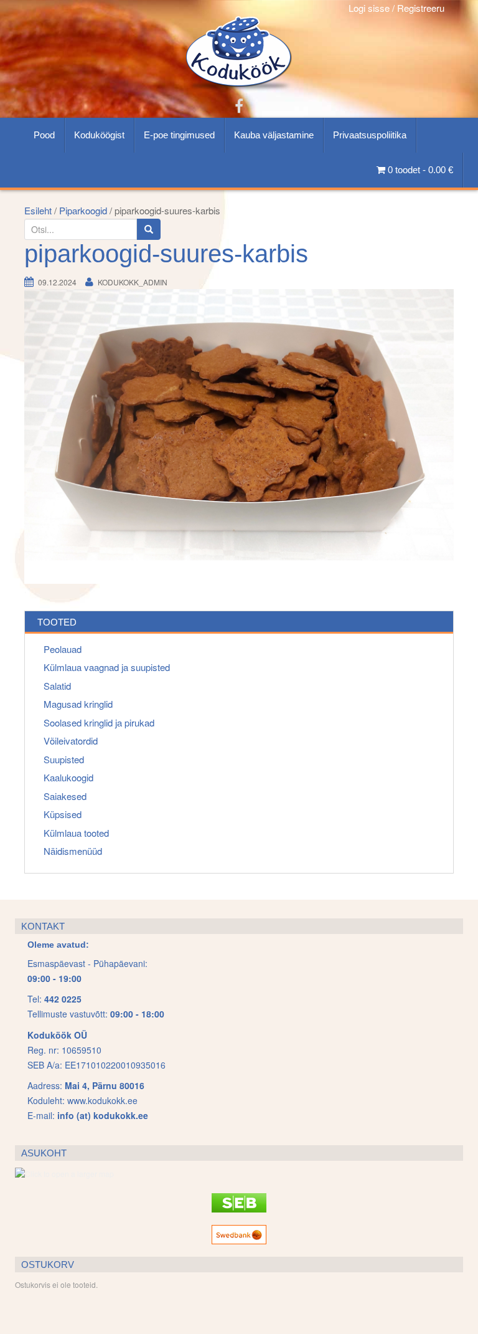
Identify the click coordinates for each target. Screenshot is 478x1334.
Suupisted (64, 759)
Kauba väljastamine (274, 135)
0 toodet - (419, 169)
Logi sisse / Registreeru (396, 7)
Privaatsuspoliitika (369, 135)
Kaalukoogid (68, 777)
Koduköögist (99, 135)
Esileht (38, 210)
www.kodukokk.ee (102, 1100)
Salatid (57, 685)
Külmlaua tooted (76, 832)
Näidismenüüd (73, 850)
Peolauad (63, 648)
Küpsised (63, 814)
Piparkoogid (83, 210)
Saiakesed (65, 796)
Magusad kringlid (78, 703)
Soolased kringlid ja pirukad (99, 722)
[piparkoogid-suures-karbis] (239, 436)
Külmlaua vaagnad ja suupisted (107, 667)
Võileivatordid (71, 740)
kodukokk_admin (132, 282)
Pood (44, 135)
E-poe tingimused (179, 135)
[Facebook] (239, 105)
